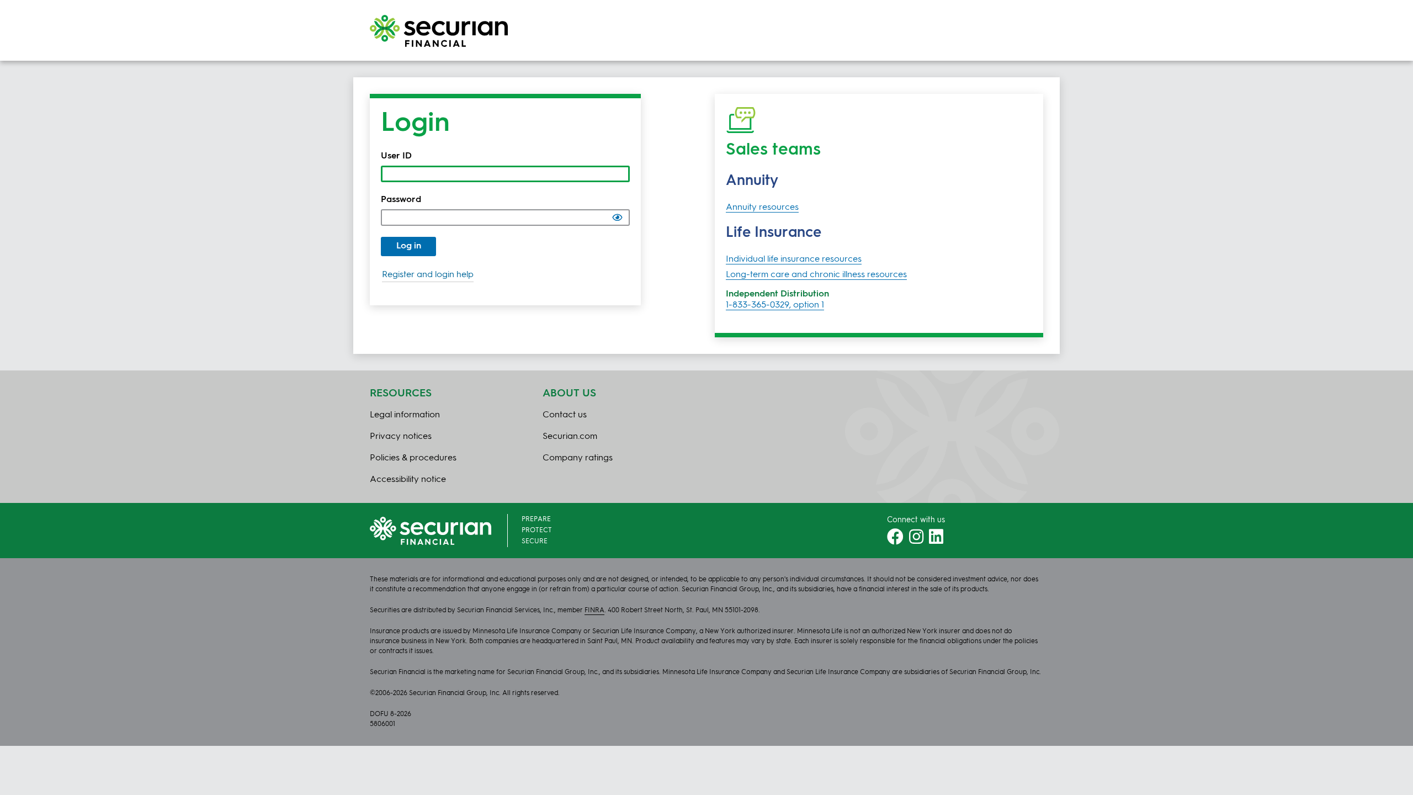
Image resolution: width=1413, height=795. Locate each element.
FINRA (594, 610)
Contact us (565, 415)
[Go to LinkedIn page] (936, 540)
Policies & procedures (413, 458)
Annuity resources (762, 207)
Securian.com (570, 436)
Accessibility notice (408, 479)
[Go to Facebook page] (895, 540)
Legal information (405, 415)
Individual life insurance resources (794, 259)
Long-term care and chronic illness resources (816, 275)
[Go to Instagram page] (916, 540)
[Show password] (617, 217)
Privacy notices (401, 436)
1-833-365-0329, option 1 (775, 305)
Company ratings (578, 458)
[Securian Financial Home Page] (439, 31)
